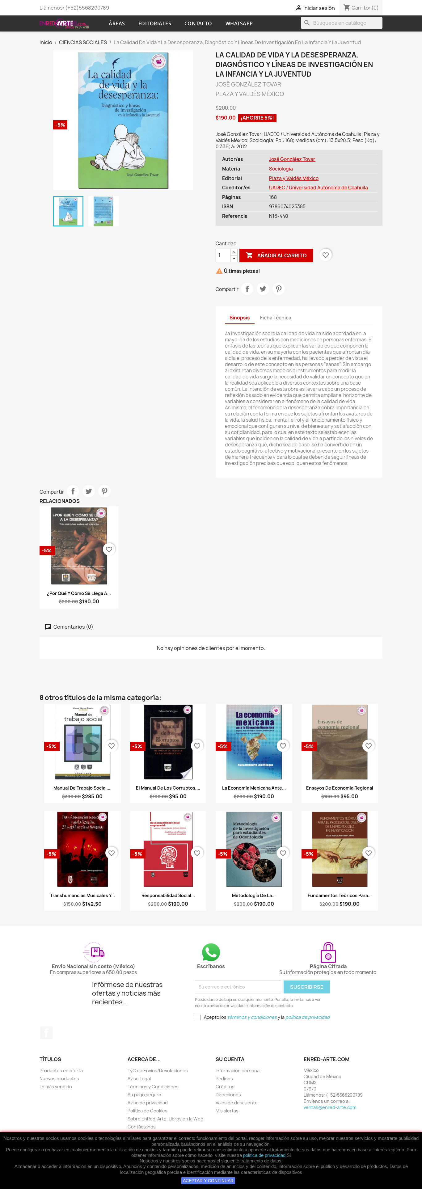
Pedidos (224, 1078)
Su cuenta (230, 1059)
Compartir (247, 289)
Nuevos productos (59, 1078)
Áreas (117, 23)
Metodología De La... (254, 895)
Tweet (263, 289)
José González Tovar (292, 159)
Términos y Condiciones (153, 1087)
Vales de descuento (237, 1103)
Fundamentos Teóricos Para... (340, 895)
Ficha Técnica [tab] (275, 317)
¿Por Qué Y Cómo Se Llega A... (79, 593)
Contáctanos (142, 1127)
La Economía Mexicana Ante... (254, 788)
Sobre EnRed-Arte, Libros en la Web (165, 1119)
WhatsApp (239, 23)
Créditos (225, 1087)
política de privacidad (264, 1155)
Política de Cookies (147, 1111)
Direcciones (228, 1095)
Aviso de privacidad (148, 1103)
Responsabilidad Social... (168, 895)
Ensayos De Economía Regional (339, 788)
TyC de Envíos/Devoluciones (158, 1070)
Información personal (238, 1070)
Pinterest (278, 289)
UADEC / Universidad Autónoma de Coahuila (318, 187)
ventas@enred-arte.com (330, 1107)
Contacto (198, 23)
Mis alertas (227, 1111)
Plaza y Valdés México (294, 178)
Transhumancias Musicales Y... (82, 895)
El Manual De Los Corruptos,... (168, 788)
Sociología (281, 169)
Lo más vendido (56, 1087)
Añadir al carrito (276, 255)
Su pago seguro (144, 1095)
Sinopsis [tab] (240, 317)
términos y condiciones (252, 1017)
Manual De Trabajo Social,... (82, 788)
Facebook (46, 1033)
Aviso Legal (139, 1078)
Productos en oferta (61, 1070)
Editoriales (154, 23)
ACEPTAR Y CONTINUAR (208, 1180)
